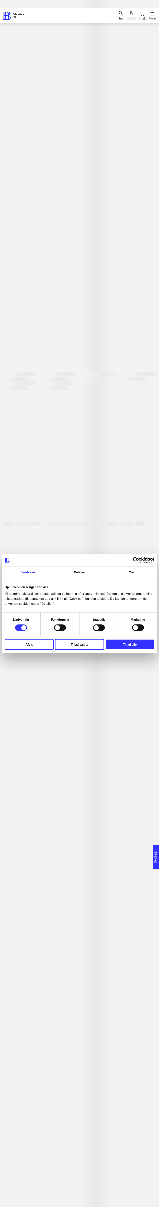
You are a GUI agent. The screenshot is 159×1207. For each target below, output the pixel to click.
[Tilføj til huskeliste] (9, 337)
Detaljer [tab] (79, 572)
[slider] (79, 147)
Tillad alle (130, 644)
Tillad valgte (79, 644)
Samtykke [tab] (27, 572)
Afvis (29, 644)
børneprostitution (21, 469)
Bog (9, 299)
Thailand (12, 476)
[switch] (60, 627)
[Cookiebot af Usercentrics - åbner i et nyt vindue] (136, 560)
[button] (79, 983)
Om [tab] (131, 572)
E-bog (22, 299)
